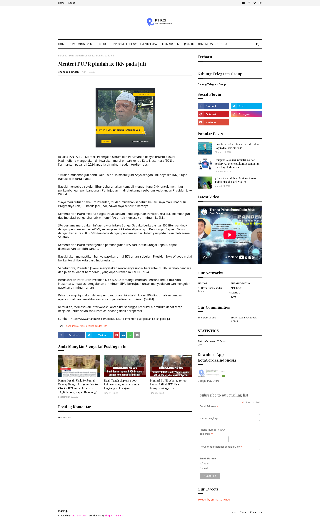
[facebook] (249, 3)
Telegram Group (207, 317)
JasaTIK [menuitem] (189, 44)
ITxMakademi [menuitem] (171, 44)
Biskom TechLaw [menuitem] (124, 44)
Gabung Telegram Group (212, 84)
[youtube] (243, 3)
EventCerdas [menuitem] (149, 44)
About (71, 2)
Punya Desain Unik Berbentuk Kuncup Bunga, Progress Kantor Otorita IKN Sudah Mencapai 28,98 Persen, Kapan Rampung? (78, 386)
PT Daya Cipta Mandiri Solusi (210, 289)
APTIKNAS (236, 288)
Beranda (62, 55)
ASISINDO (234, 292)
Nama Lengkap (209, 418)
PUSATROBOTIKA (241, 283)
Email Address (209, 406)
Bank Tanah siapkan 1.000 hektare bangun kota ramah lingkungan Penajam (121, 384)
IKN (71, 55)
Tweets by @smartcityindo (214, 499)
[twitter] (255, 3)
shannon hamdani (68, 71)
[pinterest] (213, 114)
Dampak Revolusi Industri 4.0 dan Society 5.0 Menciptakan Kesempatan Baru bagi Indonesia (237, 163)
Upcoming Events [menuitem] (83, 44)
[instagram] (260, 3)
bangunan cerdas (75, 326)
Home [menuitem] (62, 44)
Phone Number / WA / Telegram (212, 432)
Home (61, 2)
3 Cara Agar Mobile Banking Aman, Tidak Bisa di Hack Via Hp (235, 180)
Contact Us (256, 512)
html (206, 463)
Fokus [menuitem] (103, 44)
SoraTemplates (78, 515)
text (206, 468)
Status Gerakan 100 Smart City (212, 343)
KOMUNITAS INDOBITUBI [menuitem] (213, 44)
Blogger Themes (114, 515)
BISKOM (202, 283)
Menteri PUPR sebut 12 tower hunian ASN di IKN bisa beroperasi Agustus (168, 384)
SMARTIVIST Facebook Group (244, 319)
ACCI (233, 297)
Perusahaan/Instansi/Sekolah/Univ (221, 447)
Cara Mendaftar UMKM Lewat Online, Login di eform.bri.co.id (237, 146)
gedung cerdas (94, 326)
